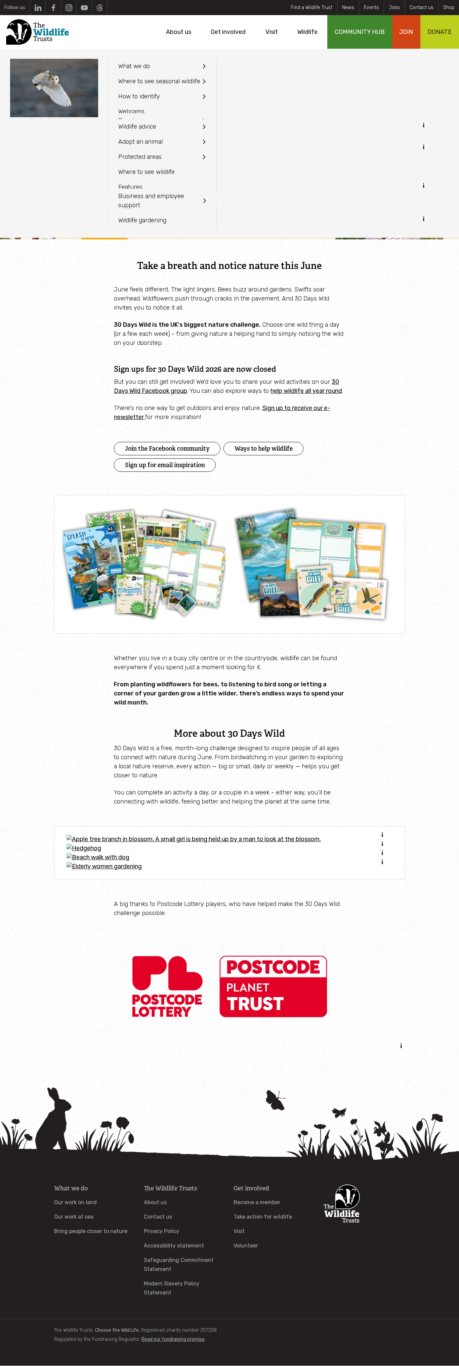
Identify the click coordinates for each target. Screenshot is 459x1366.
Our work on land (75, 1202)
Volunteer (246, 1245)
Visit (239, 1231)
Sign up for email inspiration (165, 465)
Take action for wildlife (263, 1217)
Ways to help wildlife (264, 448)
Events (371, 7)
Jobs (394, 7)
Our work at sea (73, 1217)
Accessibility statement (174, 1245)
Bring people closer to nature (90, 1231)
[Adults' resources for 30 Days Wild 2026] (315, 564)
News (348, 7)
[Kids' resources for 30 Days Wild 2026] (143, 564)
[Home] (37, 32)
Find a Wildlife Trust (311, 7)
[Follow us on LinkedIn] (37, 7)
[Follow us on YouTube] (84, 7)
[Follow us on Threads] (99, 7)
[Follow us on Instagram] (68, 7)
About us (155, 1202)
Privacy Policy (161, 1231)
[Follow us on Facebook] (53, 7)
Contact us (421, 7)
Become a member (257, 1202)
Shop (448, 7)
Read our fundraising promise (173, 1339)
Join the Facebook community (167, 448)
